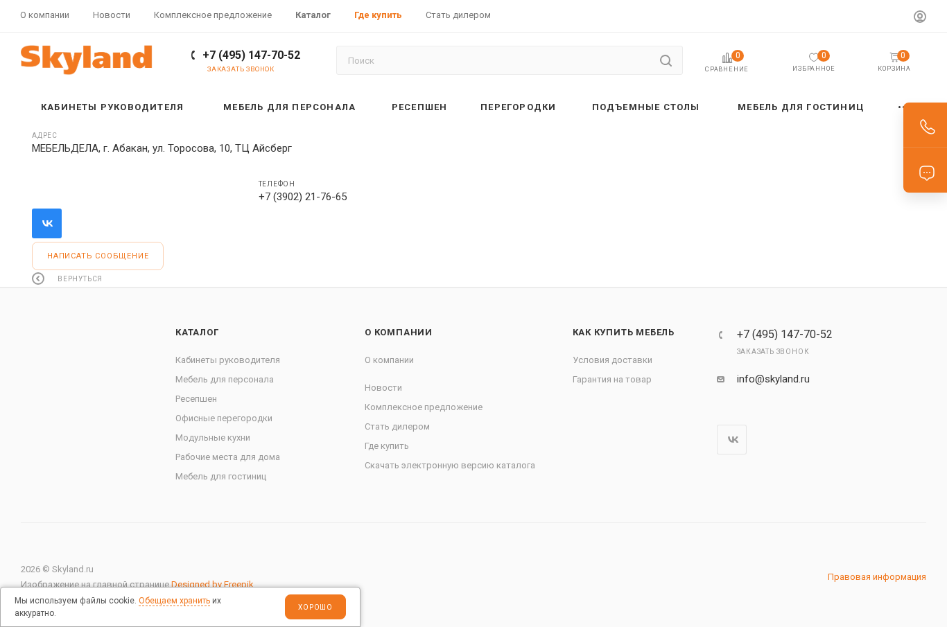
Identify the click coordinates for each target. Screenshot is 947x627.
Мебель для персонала (224, 379)
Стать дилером (397, 426)
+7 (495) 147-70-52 (251, 55)
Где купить (387, 446)
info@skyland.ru (773, 379)
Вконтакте (47, 223)
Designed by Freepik (212, 584)
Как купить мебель (624, 332)
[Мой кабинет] (920, 18)
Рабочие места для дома (227, 457)
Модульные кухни (212, 437)
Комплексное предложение (424, 407)
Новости (383, 387)
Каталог (197, 332)
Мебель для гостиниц (220, 476)
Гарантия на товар (612, 379)
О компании (399, 332)
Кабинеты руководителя (227, 360)
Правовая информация (877, 577)
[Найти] (666, 60)
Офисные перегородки (223, 418)
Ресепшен (196, 399)
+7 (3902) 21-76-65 (303, 197)
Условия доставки (612, 360)
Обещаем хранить (174, 601)
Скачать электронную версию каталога (450, 465)
